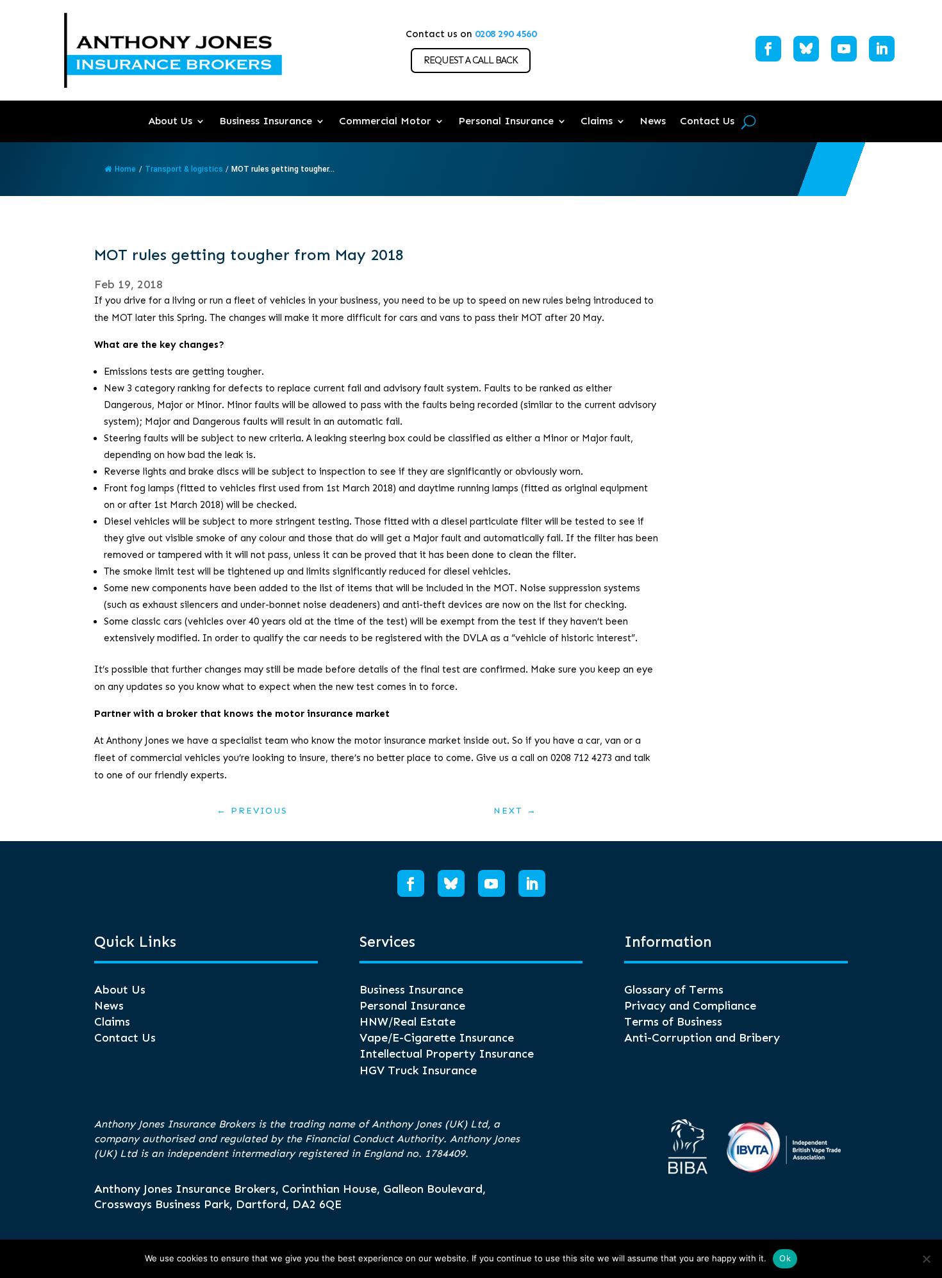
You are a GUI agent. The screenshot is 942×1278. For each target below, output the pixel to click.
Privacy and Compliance (690, 1006)
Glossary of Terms (673, 990)
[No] (926, 1258)
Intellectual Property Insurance (446, 1054)
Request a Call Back (471, 60)
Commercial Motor (385, 121)
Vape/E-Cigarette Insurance (436, 1038)
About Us (170, 121)
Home (125, 169)
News (653, 121)
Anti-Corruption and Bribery (702, 1038)
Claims (597, 121)
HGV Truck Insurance (418, 1070)
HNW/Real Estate (407, 1022)
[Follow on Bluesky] (806, 48)
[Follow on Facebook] (768, 48)
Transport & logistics (184, 169)
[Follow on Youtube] (844, 48)
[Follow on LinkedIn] (882, 48)
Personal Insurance (506, 121)
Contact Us (707, 121)
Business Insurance (265, 121)
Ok (785, 1258)
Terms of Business (673, 1022)
